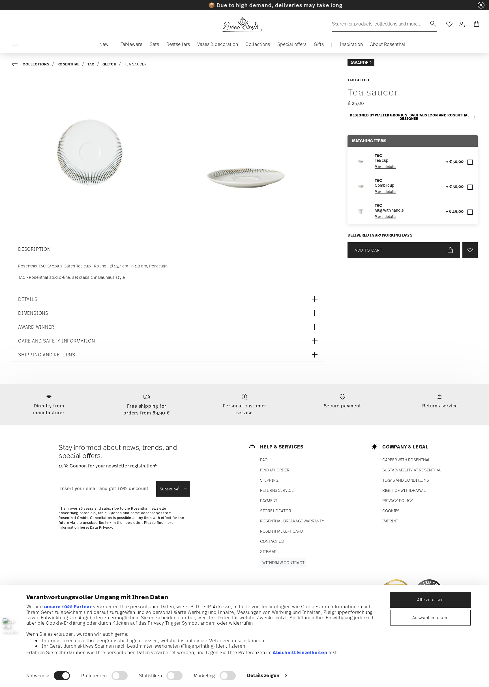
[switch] (119, 675)
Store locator (275, 510)
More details (385, 167)
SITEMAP (268, 551)
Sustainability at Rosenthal (411, 470)
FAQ (264, 459)
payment (268, 500)
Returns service (440, 406)
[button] (104, 46)
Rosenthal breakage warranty (292, 521)
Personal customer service (245, 409)
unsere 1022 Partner (68, 606)
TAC (91, 64)
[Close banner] (481, 5)
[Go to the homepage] (242, 24)
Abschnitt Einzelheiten (300, 652)
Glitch (109, 64)
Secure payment (342, 406)
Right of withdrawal (404, 490)
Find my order (274, 470)
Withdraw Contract (283, 562)
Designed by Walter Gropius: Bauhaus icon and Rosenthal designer (409, 117)
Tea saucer (135, 64)
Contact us (272, 541)
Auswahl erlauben (430, 617)
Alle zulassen (430, 599)
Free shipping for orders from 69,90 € (146, 409)
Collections (36, 64)
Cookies (391, 510)
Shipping (269, 480)
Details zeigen (263, 675)
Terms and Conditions (405, 480)
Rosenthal (68, 64)
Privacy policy (397, 500)
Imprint (390, 521)
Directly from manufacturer (49, 409)
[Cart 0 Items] (475, 24)
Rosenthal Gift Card (281, 531)
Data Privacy (101, 527)
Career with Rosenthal (406, 459)
